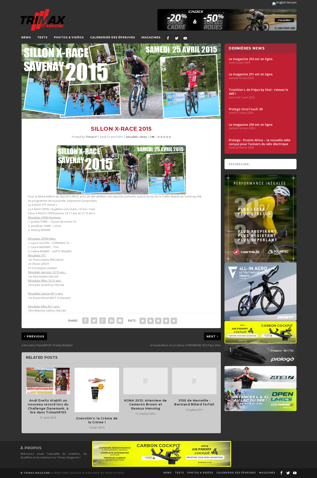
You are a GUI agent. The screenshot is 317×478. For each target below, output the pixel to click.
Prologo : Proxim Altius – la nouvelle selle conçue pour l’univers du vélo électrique (259, 142)
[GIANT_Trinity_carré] (260, 319)
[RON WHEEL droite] (260, 341)
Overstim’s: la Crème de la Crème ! (97, 420)
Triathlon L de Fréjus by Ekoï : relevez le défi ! (258, 92)
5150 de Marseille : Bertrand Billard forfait (194, 402)
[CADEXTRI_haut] (227, 20)
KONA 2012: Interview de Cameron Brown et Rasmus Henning (145, 404)
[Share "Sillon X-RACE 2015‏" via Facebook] (85, 320)
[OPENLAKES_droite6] (260, 409)
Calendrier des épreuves (112, 37)
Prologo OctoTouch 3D (246, 109)
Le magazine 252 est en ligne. (251, 59)
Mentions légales (68, 473)
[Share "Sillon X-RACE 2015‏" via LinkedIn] (111, 320)
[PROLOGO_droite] (260, 364)
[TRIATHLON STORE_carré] (260, 260)
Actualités (132, 137)
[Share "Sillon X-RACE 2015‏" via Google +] (102, 320)
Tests (42, 37)
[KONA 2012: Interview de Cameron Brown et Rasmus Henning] (145, 381)
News (26, 37)
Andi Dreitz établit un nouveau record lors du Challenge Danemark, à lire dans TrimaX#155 (48, 406)
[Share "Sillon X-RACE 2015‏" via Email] (120, 320)
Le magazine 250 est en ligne (250, 125)
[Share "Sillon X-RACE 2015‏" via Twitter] (94, 320)
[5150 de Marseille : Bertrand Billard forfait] (194, 381)
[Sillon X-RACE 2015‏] (121, 81)
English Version (286, 2)
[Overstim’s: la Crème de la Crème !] (97, 390)
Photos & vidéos (69, 37)
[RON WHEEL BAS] (161, 466)
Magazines (150, 37)
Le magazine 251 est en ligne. (251, 74)
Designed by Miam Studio (105, 473)
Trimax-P (91, 137)
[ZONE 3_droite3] (260, 386)
